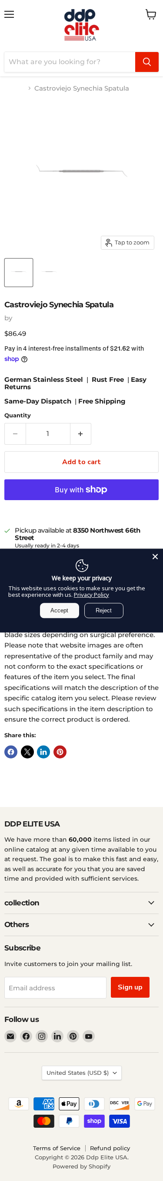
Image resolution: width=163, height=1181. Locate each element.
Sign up (130, 987)
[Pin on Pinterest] (60, 751)
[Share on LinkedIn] (43, 751)
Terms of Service (56, 1148)
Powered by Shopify (81, 1166)
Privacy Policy (91, 595)
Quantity (17, 415)
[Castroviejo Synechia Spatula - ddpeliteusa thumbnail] (19, 272)
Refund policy (110, 1148)
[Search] (147, 62)
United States (78, 1072)
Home (14, 88)
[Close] (155, 556)
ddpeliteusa (33, 318)
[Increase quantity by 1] (81, 434)
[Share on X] (27, 751)
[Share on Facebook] (10, 751)
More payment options (82, 509)
